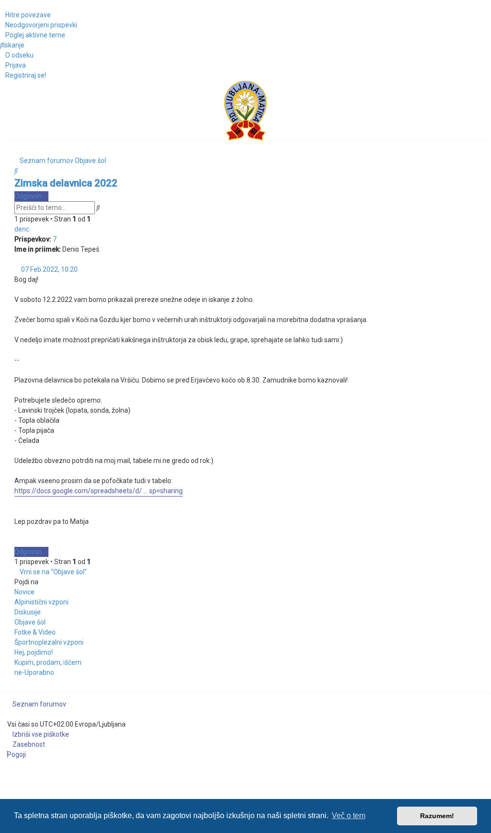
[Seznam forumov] (245, 111)
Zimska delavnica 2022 (65, 183)
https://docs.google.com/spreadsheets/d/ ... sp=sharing (98, 491)
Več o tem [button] (348, 815)
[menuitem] (38, 25)
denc (21, 229)
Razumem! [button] (437, 816)
